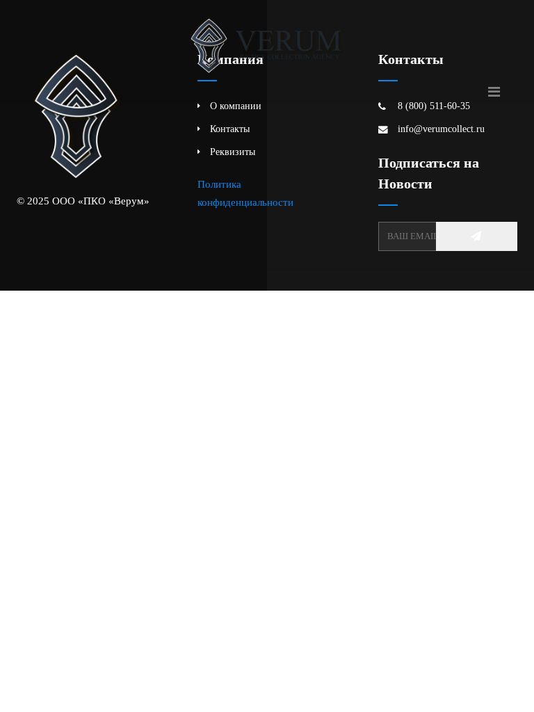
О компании (235, 106)
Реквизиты (232, 152)
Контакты (230, 129)
